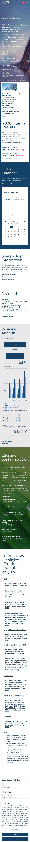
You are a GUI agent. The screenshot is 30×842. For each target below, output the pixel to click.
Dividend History (8, 314)
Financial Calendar (8, 279)
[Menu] (27, 3)
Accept (15, 839)
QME (3, 785)
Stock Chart (14, 147)
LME (3, 784)
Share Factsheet (7, 277)
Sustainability (7, 496)
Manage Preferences (15, 829)
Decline (15, 834)
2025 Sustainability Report (9, 797)
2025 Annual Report (7, 796)
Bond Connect (6, 787)
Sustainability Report (9, 499)
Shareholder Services (9, 274)
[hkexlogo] (7, 2)
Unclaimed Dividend (8, 316)
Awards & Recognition (9, 507)
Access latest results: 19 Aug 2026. (16, 138)
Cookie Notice (12, 825)
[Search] (23, 3)
